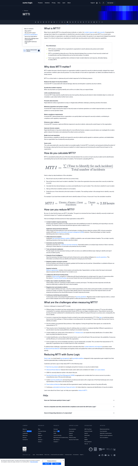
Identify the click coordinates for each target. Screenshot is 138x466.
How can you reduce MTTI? (31, 36)
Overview (56, 429)
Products (40, 2)
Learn (63, 2)
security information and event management (68, 232)
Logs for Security (57, 435)
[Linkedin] (108, 455)
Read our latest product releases (31, 50)
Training (71, 435)
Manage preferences (51, 460)
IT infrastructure (78, 332)
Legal (34, 454)
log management (64, 358)
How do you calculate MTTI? (31, 34)
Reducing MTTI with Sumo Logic (31, 42)
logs (100, 317)
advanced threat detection (52, 348)
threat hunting (56, 276)
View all (86, 443)
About (69, 2)
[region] (32, 462)
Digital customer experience (106, 435)
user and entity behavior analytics (61, 238)
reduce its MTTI (82, 390)
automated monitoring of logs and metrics (64, 387)
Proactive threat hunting (59, 278)
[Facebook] (114, 455)
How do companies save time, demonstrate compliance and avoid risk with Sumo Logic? (79, 406)
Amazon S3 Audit (88, 431)
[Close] (63, 460)
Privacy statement (39, 454)
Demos (39, 433)
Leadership (25, 433)
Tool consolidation (104, 437)
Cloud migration (103, 431)
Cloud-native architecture (53, 384)
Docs (59, 2)
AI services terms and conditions (57, 454)
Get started (110, 3)
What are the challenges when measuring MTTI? (31, 39)
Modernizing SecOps (104, 429)
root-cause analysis (99, 369)
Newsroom (25, 435)
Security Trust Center (74, 439)
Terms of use (46, 454)
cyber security (100, 32)
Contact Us (25, 439)
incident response (89, 32)
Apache (86, 433)
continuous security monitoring (69, 244)
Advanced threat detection (53, 369)
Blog (39, 429)
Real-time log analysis (52, 367)
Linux (85, 437)
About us (25, 429)
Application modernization (106, 433)
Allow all (56, 463)
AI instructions (76, 454)
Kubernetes (87, 435)
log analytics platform (78, 358)
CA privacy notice (68, 454)
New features (57, 439)
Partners (25, 437)
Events (39, 437)
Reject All (47, 463)
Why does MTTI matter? (30, 32)
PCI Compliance (87, 441)
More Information (34, 461)
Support (93, 2)
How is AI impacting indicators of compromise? (79, 413)
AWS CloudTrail (87, 429)
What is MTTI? (28, 31)
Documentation (72, 429)
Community (71, 431)
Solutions (47, 2)
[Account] (103, 2)
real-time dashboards (56, 380)
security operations (101, 257)
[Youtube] (106, 455)
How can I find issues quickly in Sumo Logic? (79, 400)
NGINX (86, 439)
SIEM (82, 232)
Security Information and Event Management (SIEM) (60, 375)
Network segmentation (52, 270)
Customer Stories (42, 431)
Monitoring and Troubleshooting (61, 437)
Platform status (72, 437)
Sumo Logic (47, 358)
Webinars (40, 435)
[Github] (99, 455)
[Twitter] (111, 455)
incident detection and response (93, 346)
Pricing (53, 2)
